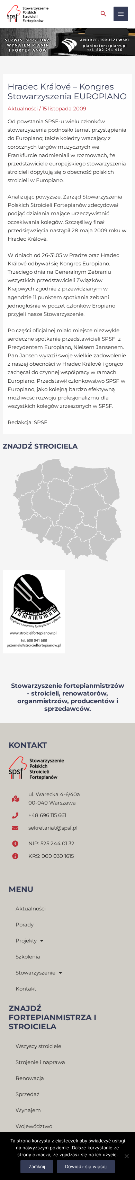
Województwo (34, 1126)
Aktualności (23, 109)
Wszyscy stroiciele (38, 1046)
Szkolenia (28, 957)
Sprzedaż (27, 1094)
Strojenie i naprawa (40, 1062)
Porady (25, 925)
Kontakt (26, 989)
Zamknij (37, 1166)
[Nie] (126, 1155)
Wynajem (28, 1110)
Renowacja (30, 1078)
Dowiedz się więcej (86, 1166)
